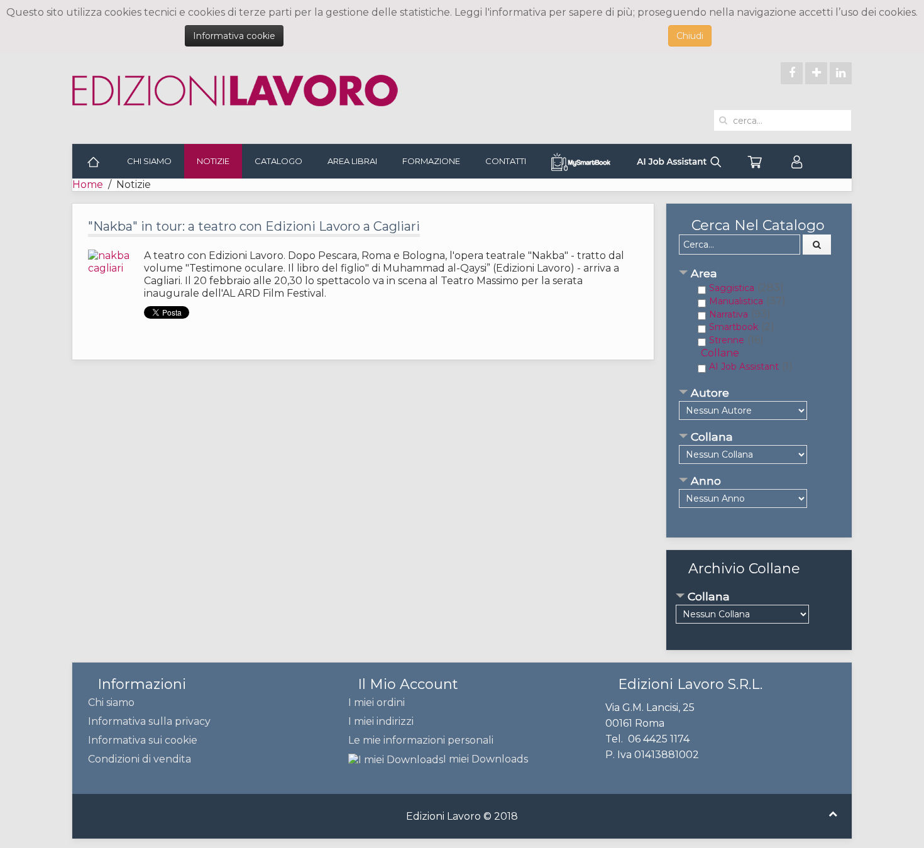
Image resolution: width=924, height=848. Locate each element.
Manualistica (736, 301)
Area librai (352, 161)
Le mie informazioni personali (420, 740)
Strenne (726, 340)
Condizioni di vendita (139, 759)
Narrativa (728, 314)
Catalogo (278, 161)
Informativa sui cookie (142, 740)
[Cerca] (817, 244)
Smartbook (733, 327)
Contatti (505, 161)
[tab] (759, 274)
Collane (720, 353)
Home (87, 184)
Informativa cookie (234, 35)
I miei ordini (376, 702)
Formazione (431, 161)
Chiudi (689, 35)
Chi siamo (149, 161)
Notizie (213, 161)
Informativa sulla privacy (149, 721)
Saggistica (731, 288)
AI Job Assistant (744, 366)
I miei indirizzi (381, 721)
